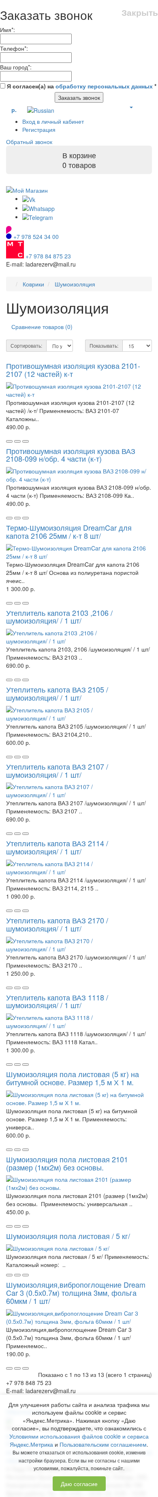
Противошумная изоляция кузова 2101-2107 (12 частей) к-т (73, 369)
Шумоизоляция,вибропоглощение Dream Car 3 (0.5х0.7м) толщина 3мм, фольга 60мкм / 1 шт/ (75, 1292)
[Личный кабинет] (131, 107)
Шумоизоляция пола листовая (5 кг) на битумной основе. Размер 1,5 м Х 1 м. (72, 1078)
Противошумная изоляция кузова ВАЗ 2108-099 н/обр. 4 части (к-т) (70, 454)
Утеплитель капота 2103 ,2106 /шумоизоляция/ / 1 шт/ (59, 616)
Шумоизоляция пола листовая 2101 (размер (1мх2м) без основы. (67, 1163)
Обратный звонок (29, 142)
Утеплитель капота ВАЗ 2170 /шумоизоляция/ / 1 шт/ (57, 924)
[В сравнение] (25, 441)
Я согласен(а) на (80, 86)
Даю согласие (79, 1484)
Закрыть (140, 12)
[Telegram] (37, 217)
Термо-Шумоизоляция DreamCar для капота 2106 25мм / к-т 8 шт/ (69, 531)
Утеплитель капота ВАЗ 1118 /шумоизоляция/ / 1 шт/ (57, 1001)
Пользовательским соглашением (103, 1444)
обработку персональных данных (104, 86)
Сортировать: (26, 345)
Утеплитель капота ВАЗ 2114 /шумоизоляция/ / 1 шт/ (57, 847)
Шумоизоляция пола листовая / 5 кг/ (68, 1235)
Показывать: (104, 345)
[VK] (28, 198)
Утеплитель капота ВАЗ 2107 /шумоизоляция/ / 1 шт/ (57, 770)
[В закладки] (17, 441)
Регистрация (39, 129)
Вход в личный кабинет (53, 121)
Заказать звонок (79, 97)
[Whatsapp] (38, 208)
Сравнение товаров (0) (42, 327)
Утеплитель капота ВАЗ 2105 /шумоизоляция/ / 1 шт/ (57, 693)
